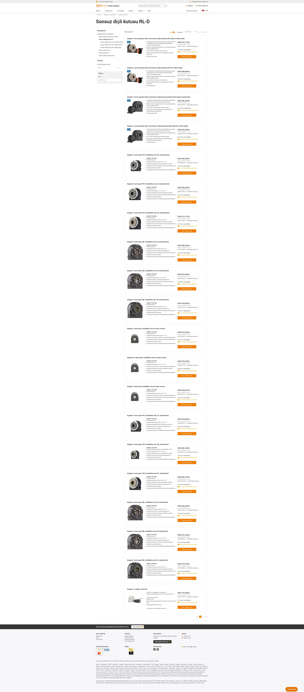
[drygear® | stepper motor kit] (135, 599)
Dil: (186, 646)
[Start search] (166, 6)
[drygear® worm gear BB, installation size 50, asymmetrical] (135, 310)
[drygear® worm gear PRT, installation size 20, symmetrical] (135, 426)
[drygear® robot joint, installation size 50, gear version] (135, 397)
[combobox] (99, 80)
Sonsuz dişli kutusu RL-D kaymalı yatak (111, 42)
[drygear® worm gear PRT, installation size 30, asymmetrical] (135, 194)
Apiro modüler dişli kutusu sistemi (108, 37)
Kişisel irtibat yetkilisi (191, 11)
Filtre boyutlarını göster (103, 64)
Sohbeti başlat (291, 689)
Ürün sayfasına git (187, 56)
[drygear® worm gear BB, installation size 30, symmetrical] (135, 542)
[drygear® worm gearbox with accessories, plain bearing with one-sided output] (135, 78)
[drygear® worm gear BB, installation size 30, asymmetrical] (135, 281)
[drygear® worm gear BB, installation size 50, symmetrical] (135, 570)
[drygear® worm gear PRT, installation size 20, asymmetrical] (135, 165)
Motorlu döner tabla (104, 50)
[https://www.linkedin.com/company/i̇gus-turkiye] (154, 649)
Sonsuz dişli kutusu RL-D (106, 39)
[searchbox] (151, 6)
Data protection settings (153, 661)
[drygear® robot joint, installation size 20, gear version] (135, 339)
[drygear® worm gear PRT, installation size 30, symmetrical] (135, 455)
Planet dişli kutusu (104, 53)
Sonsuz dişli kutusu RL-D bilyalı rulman (111, 45)
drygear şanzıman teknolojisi (109, 14)
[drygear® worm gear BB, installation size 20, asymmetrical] (135, 252)
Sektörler (131, 11)
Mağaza (98, 11)
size (99, 76)
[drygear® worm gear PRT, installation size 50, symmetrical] (135, 484)
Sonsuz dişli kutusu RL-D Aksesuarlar (110, 47)
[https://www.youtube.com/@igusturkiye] (157, 649)
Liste (170, 32)
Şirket (149, 11)
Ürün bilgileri (120, 11)
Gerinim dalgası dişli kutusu (106, 55)
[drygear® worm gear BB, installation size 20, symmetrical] (135, 513)
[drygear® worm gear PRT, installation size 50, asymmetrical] (135, 223)
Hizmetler (140, 11)
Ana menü (99, 14)
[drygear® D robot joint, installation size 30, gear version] (135, 368)
